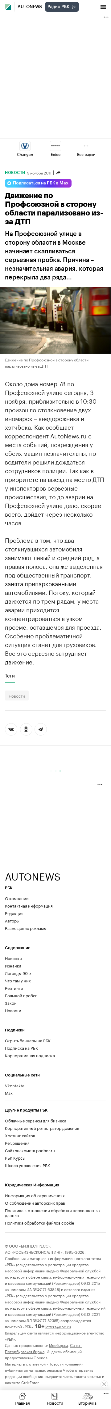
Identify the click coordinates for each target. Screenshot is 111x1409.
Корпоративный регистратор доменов (42, 1128)
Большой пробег (21, 995)
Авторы (12, 920)
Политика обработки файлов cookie (39, 1222)
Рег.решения (17, 1142)
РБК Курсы (15, 1157)
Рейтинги (14, 988)
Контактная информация (29, 905)
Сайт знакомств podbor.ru (30, 1150)
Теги (10, 675)
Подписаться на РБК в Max (40, 183)
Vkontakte (15, 1085)
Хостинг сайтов (20, 1135)
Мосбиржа (58, 1345)
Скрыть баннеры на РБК (28, 1040)
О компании (17, 898)
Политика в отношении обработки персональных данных (53, 1212)
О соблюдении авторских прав (35, 1202)
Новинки (13, 958)
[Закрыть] (104, 1384)
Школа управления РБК (27, 1165)
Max (9, 1093)
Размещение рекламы (26, 928)
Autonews (30, 7)
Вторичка (87, 1402)
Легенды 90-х (18, 973)
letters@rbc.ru (58, 1326)
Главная (22, 1402)
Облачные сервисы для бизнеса (35, 1120)
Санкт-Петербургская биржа (43, 1348)
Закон (11, 1002)
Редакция (14, 913)
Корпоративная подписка (30, 1055)
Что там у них (18, 980)
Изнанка (13, 965)
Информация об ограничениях (35, 1195)
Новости (15, 172)
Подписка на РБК (21, 1047)
